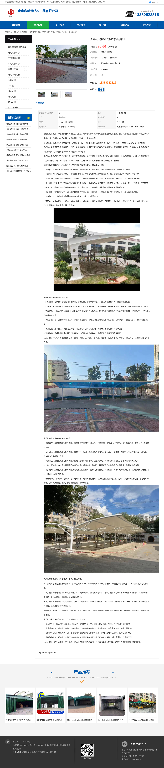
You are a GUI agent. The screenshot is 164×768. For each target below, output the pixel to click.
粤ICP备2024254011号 (38, 745)
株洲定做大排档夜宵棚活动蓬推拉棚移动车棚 (95, 720)
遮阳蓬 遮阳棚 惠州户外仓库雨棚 (18, 171)
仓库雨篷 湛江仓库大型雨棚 (17, 150)
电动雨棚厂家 (14, 53)
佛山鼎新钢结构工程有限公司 (57, 745)
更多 (29, 118)
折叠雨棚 (12, 80)
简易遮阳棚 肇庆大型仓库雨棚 (18, 155)
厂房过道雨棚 (14, 58)
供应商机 (38, 25)
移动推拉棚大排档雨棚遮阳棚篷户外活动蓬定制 (34, 720)
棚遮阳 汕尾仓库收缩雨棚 (16, 140)
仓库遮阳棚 (13, 108)
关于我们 (103, 25)
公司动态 (125, 25)
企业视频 (59, 25)
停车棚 (11, 86)
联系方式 (147, 25)
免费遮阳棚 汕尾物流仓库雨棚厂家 (18, 124)
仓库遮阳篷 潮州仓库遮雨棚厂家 (18, 134)
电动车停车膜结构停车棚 (39, 32)
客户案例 (81, 25)
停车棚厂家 (13, 69)
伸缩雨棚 (12, 102)
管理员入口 (43, 752)
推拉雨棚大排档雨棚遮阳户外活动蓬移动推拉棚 (65, 720)
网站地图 (52, 752)
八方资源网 (26, 752)
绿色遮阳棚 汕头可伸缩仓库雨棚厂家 (18, 129)
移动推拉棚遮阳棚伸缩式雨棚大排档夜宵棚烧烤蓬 (127, 720)
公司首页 (16, 25)
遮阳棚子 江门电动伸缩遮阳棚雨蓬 (18, 166)
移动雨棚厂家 (14, 64)
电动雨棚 (12, 97)
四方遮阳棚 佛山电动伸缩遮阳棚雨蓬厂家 (18, 145)
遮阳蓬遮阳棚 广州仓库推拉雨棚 (18, 160)
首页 (16, 32)
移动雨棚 (12, 91)
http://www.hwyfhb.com (47, 653)
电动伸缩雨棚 (14, 75)
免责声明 (35, 752)
